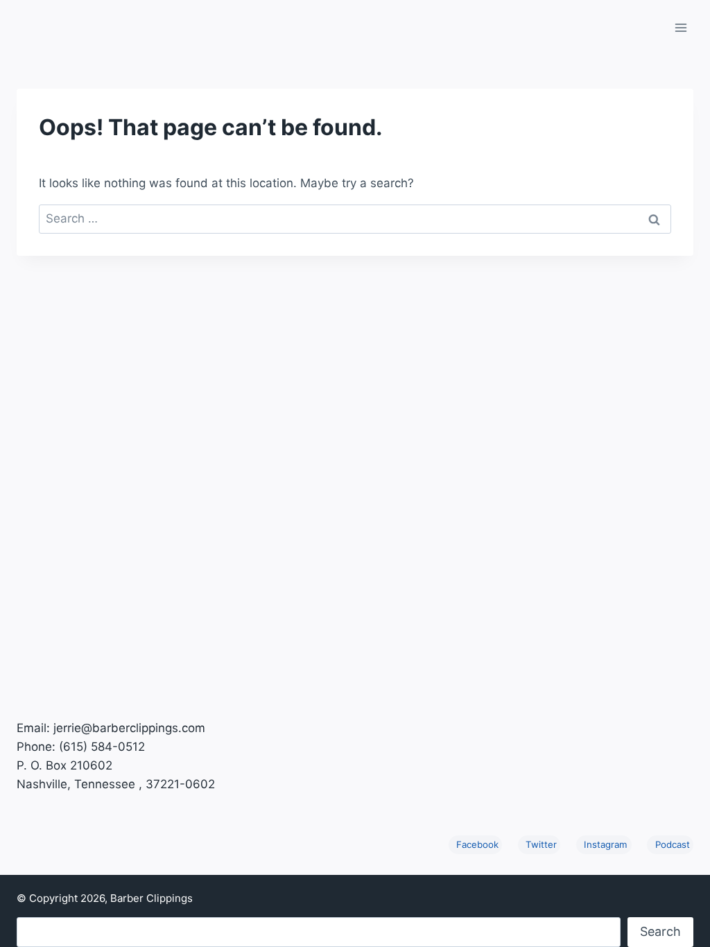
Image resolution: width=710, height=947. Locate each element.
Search (660, 931)
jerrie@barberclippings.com (129, 728)
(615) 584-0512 (102, 747)
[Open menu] (680, 27)
